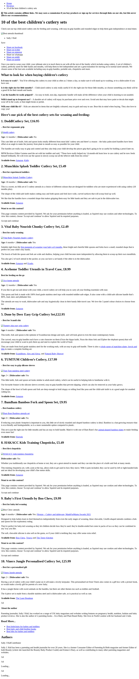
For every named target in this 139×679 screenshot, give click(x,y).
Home (9, 3)
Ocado (30, 263)
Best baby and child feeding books (21, 629)
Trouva (29, 538)
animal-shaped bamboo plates (111, 430)
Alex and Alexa (33, 353)
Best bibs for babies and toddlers (20, 631)
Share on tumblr (13, 59)
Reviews (10, 6)
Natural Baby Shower (54, 353)
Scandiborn (21, 353)
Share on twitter (13, 50)
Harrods (19, 437)
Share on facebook (15, 47)
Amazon (19, 160)
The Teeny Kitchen (45, 538)
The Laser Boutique (24, 598)
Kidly (26, 160)
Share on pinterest (14, 52)
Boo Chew (20, 538)
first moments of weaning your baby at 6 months (41, 247)
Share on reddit (13, 57)
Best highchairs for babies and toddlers (23, 626)
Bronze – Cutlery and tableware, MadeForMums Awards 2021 (64, 514)
